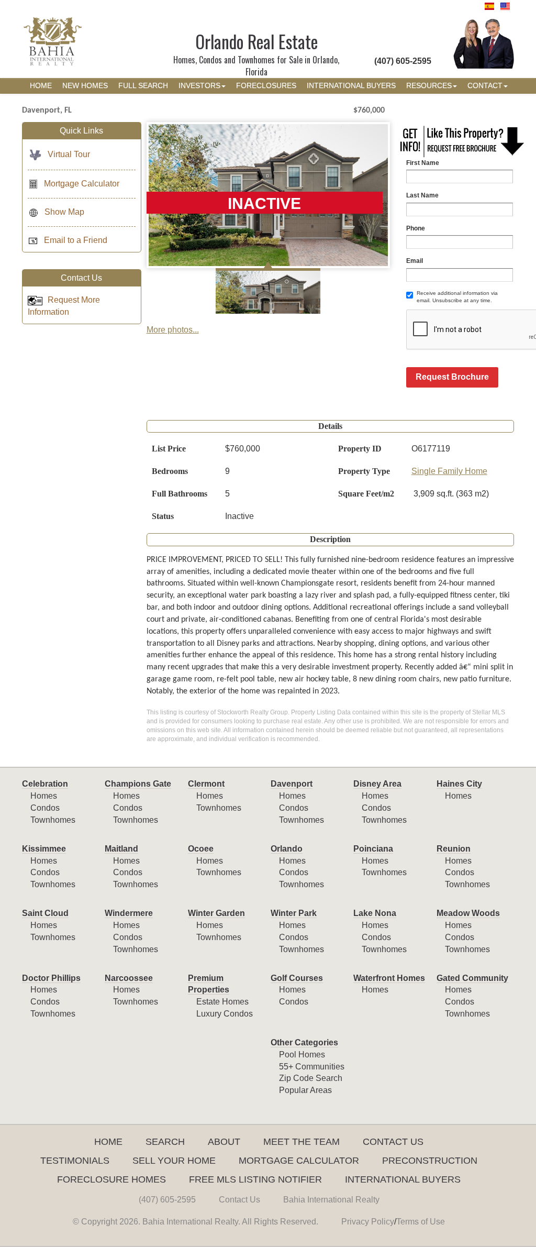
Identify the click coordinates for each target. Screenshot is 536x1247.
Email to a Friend (75, 240)
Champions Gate (138, 783)
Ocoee (201, 848)
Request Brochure (452, 376)
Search (165, 1141)
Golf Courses (297, 978)
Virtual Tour (69, 154)
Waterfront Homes (389, 978)
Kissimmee (44, 848)
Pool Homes (302, 1054)
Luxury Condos (224, 1013)
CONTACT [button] (484, 86)
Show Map (64, 211)
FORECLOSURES (266, 86)
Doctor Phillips (51, 978)
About (224, 1141)
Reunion (454, 848)
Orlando (287, 848)
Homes (43, 795)
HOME (41, 86)
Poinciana (373, 848)
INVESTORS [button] (199, 86)
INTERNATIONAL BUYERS (351, 86)
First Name (422, 163)
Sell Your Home (174, 1160)
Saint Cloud (45, 913)
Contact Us (393, 1141)
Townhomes (52, 819)
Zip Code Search (310, 1078)
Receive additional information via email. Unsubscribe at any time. (457, 296)
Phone (415, 228)
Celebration (45, 783)
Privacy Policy (367, 1221)
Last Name (422, 195)
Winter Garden (216, 913)
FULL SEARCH (143, 86)
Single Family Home (449, 471)
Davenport (291, 783)
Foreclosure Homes (111, 1179)
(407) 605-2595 (167, 1199)
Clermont (206, 783)
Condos (45, 807)
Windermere (129, 913)
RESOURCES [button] (429, 86)
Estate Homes (222, 1001)
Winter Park (294, 913)
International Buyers (403, 1179)
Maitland (121, 848)
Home (108, 1141)
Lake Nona (374, 913)
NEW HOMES (85, 86)
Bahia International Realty (331, 1199)
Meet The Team (301, 1141)
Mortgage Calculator (81, 183)
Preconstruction (429, 1160)
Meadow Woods (468, 913)
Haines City (459, 783)
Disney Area (377, 783)
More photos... (173, 329)
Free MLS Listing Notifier (255, 1179)
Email (414, 261)
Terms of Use (420, 1221)
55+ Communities (311, 1066)
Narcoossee (129, 978)
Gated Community (472, 978)
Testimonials (74, 1160)
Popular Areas (305, 1090)
